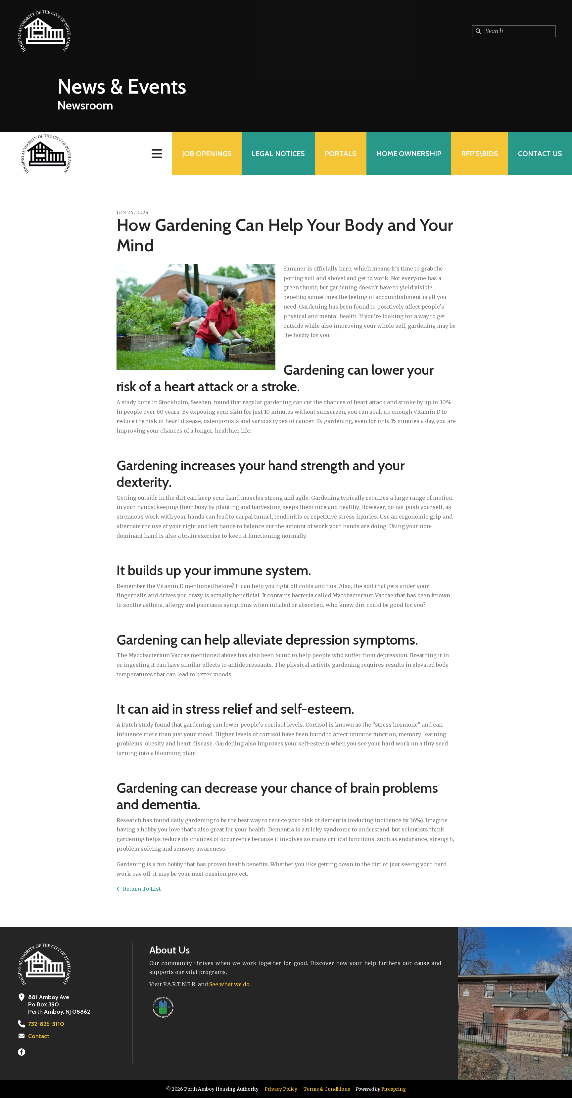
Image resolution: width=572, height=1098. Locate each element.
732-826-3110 (46, 1024)
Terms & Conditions (327, 1089)
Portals (341, 153)
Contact (38, 1036)
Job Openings (207, 153)
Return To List (141, 888)
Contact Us (540, 153)
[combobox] (513, 31)
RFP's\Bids (479, 153)
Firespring (393, 1089)
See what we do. (230, 984)
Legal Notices (278, 153)
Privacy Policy (280, 1089)
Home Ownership (408, 153)
